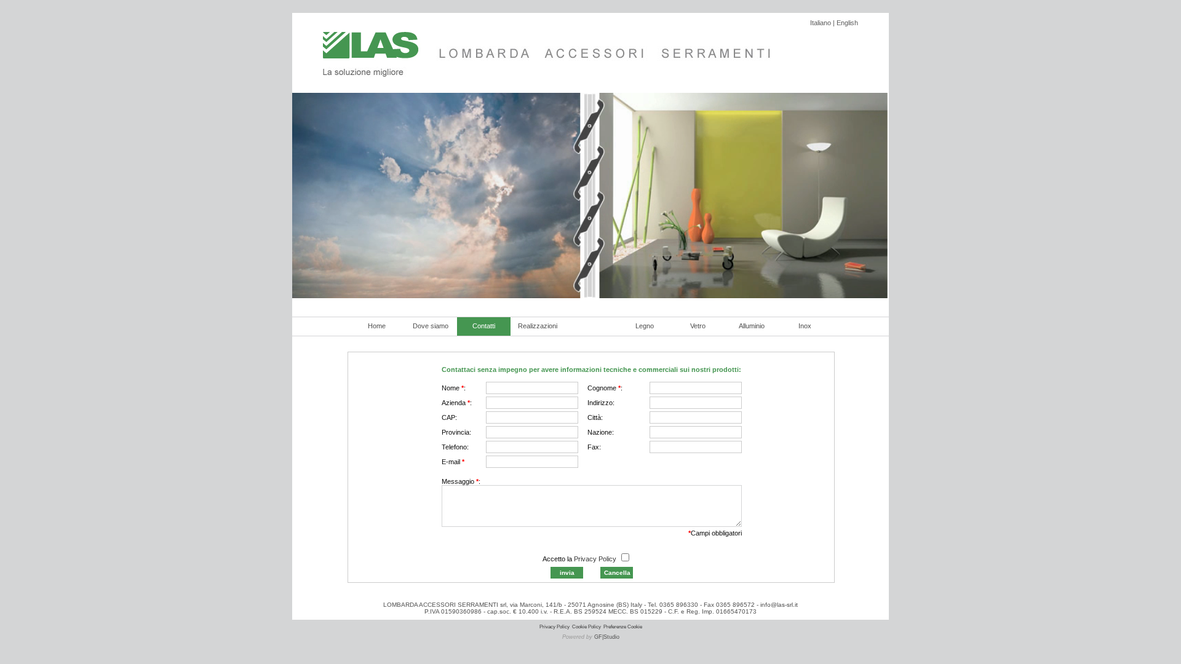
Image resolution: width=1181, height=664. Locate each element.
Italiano (820, 22)
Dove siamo (430, 326)
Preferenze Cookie (622, 627)
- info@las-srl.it (776, 604)
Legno (644, 326)
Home (377, 326)
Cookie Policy (586, 627)
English (847, 22)
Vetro (698, 326)
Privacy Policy (595, 559)
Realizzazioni (537, 326)
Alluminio (752, 326)
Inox (804, 326)
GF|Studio (606, 637)
